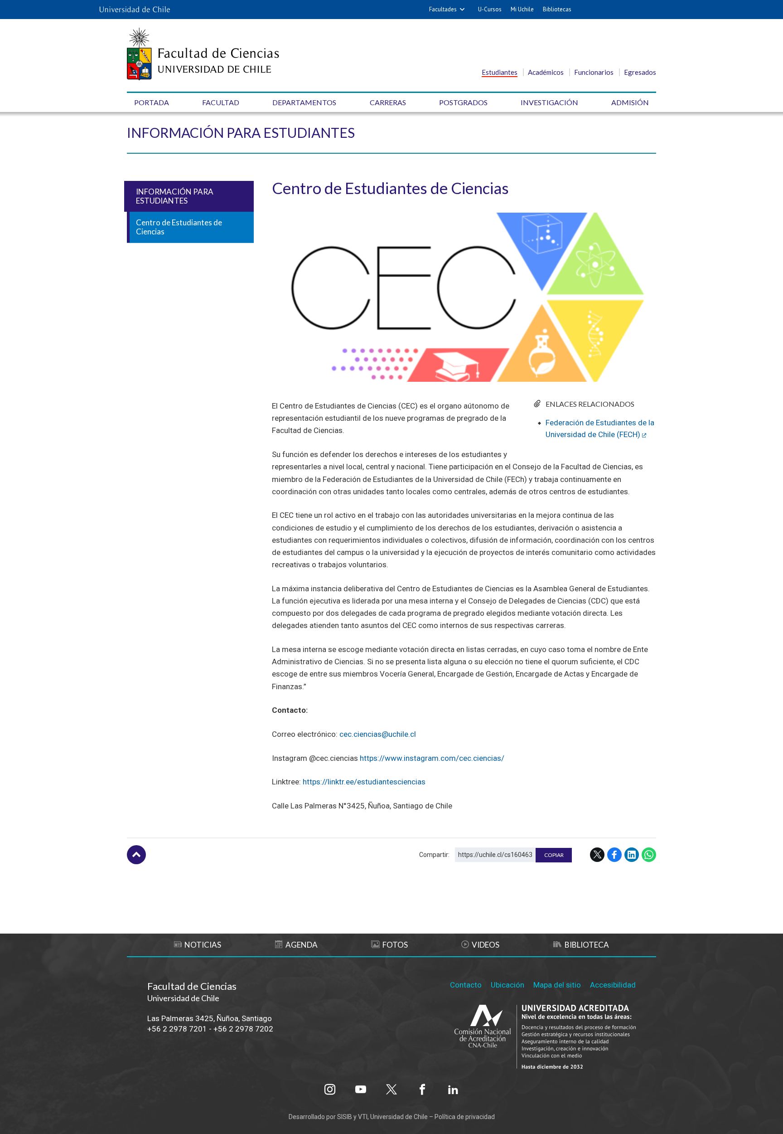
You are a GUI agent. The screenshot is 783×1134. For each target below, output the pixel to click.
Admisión (630, 102)
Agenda (301, 944)
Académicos (546, 72)
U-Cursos (490, 9)
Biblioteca (587, 944)
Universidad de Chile (399, 1116)
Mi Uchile (522, 9)
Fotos (395, 944)
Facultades (443, 9)
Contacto (466, 984)
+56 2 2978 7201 (177, 1028)
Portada (151, 102)
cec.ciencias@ (363, 734)
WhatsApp (649, 854)
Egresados (640, 72)
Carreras (388, 102)
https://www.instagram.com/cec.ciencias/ (433, 758)
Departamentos (304, 102)
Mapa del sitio (557, 984)
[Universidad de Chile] (134, 9)
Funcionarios (594, 72)
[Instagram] (330, 1090)
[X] (391, 1090)
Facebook (614, 854)
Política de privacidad (465, 1116)
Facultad (220, 102)
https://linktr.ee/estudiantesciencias (365, 781)
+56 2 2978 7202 (243, 1028)
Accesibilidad (613, 984)
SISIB (344, 1116)
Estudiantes (499, 72)
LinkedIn (631, 854)
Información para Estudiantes (241, 132)
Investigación (549, 102)
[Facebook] (422, 1090)
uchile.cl (402, 734)
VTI (362, 1116)
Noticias (202, 944)
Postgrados (463, 102)
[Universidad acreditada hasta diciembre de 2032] (545, 1038)
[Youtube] (361, 1090)
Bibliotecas (557, 9)
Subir (136, 854)
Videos (485, 944)
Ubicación (507, 984)
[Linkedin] (453, 1090)
